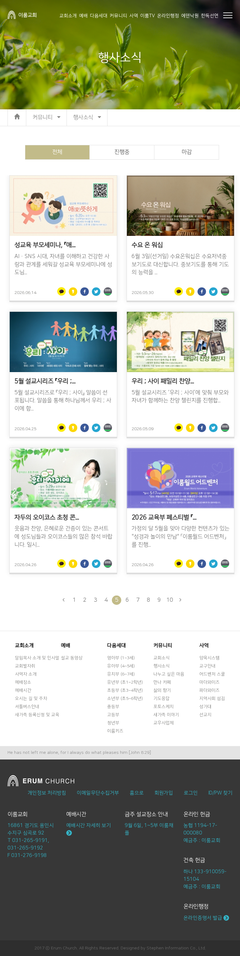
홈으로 (137, 793)
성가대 (205, 706)
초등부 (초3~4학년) (125, 690)
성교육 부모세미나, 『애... (45, 244)
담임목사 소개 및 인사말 (37, 657)
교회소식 (161, 657)
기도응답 (161, 698)
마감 (187, 152)
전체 (57, 152)
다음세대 (99, 15)
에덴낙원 (190, 15)
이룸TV (147, 15)
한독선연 (209, 15)
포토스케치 (163, 706)
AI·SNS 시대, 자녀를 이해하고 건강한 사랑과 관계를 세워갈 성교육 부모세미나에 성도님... (63, 264)
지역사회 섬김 (212, 698)
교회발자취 (25, 666)
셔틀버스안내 (27, 706)
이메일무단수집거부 (98, 793)
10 (169, 600)
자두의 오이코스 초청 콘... (46, 517)
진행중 (121, 152)
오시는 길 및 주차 (31, 698)
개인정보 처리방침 (47, 793)
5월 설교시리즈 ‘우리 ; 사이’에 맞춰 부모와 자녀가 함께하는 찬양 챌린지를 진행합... (180, 397)
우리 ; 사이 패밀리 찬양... (163, 381)
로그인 (191, 793)
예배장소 (23, 682)
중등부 (113, 706)
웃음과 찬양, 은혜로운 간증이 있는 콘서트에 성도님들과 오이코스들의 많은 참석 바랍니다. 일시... (63, 536)
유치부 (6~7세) (121, 674)
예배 (83, 15)
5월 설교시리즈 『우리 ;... (45, 381)
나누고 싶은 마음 (168, 674)
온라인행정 (168, 15)
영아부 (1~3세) (121, 657)
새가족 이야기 (166, 714)
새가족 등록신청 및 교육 (37, 714)
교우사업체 (163, 722)
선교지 (205, 714)
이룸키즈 (115, 731)
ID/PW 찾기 (220, 793)
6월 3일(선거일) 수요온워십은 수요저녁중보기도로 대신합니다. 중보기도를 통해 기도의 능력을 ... (180, 264)
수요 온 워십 (147, 244)
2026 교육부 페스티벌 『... (164, 517)
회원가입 (163, 793)
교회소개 (68, 15)
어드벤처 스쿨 (212, 674)
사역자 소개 (26, 674)
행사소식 (161, 666)
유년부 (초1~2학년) (125, 682)
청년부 (113, 722)
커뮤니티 (118, 15)
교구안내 (207, 666)
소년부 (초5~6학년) (125, 698)
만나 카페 (162, 682)
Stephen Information (168, 948)
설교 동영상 (71, 657)
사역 (133, 15)
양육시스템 (209, 657)
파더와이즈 (209, 690)
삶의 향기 (162, 690)
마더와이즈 (209, 682)
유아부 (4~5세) (121, 666)
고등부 (113, 714)
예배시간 (23, 690)
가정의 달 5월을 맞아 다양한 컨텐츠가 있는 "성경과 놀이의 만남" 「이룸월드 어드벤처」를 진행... (180, 536)
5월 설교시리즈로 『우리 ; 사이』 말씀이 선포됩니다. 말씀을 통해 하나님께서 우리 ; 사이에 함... (62, 401)
